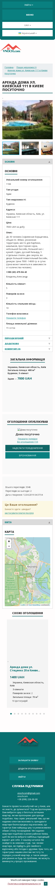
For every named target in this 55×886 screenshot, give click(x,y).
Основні (10, 161)
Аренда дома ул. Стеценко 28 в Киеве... (25, 668)
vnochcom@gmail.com (28, 793)
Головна (9, 67)
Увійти (28, 4)
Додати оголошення (30, 768)
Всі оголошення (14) (27, 441)
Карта (8, 522)
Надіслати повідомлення (27, 448)
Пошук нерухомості (26, 67)
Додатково (12, 343)
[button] (50, 102)
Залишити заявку (28, 760)
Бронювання (27, 455)
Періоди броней (14, 338)
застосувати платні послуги (19, 513)
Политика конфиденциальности (24, 883)
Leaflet (22, 605)
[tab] (27, 161)
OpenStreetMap (34, 605)
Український (28, 33)
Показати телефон (16, 317)
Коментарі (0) (12, 349)
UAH (27, 25)
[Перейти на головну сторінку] (10, 49)
